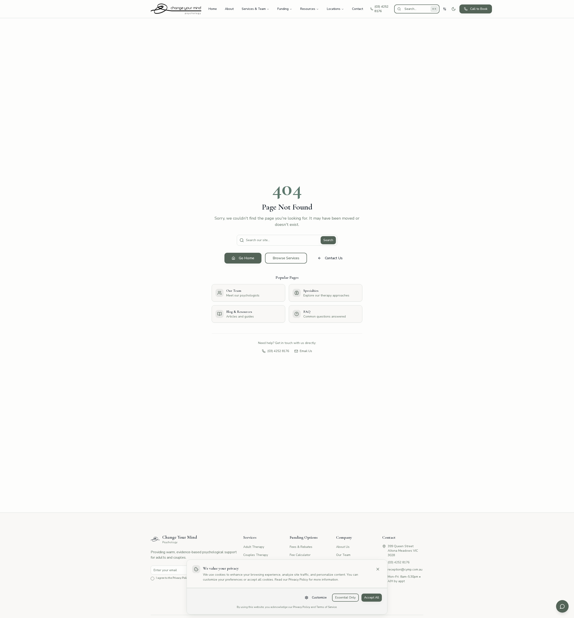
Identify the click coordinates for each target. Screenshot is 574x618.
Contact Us (334, 258)
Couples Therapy (255, 555)
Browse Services (286, 258)
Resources (307, 9)
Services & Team (254, 9)
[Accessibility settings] (444, 9)
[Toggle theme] (454, 9)
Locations (333, 9)
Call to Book (478, 9)
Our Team (343, 555)
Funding (283, 9)
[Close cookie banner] (378, 569)
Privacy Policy (298, 579)
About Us (343, 547)
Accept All (371, 597)
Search (328, 240)
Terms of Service (326, 607)
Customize (319, 597)
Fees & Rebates (301, 547)
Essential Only (345, 597)
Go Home (246, 258)
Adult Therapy (253, 547)
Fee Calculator (300, 555)
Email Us (306, 351)
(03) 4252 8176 (278, 351)
